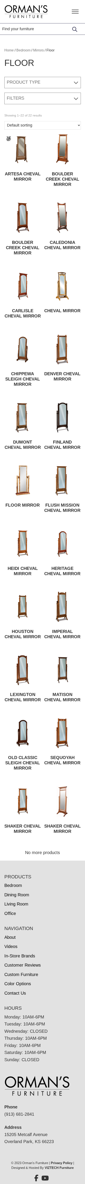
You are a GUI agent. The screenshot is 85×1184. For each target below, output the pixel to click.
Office (10, 913)
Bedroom (23, 50)
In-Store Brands (19, 955)
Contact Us (15, 993)
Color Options (17, 983)
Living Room (16, 904)
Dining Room (16, 894)
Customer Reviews (22, 965)
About (10, 937)
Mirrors (38, 50)
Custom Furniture (21, 974)
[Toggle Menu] (75, 11)
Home (9, 50)
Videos (10, 946)
